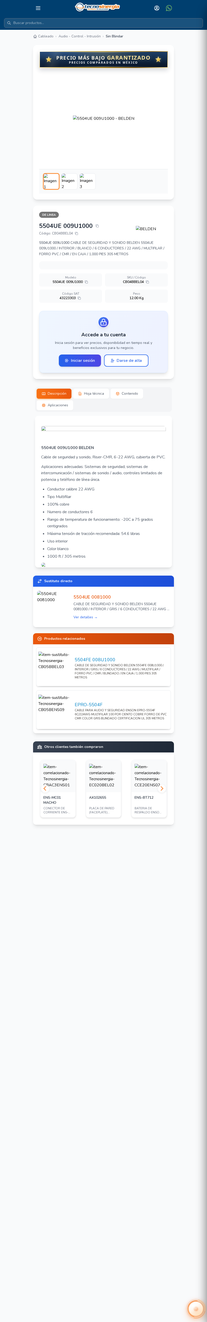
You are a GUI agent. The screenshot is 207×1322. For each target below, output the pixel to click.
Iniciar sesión (83, 360)
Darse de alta (129, 360)
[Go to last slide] (45, 789)
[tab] (54, 394)
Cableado (46, 36)
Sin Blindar (114, 36)
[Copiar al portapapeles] (97, 225)
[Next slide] (162, 789)
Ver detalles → (85, 617)
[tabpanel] (103, 492)
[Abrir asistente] (196, 1309)
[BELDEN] (152, 229)
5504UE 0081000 (92, 597)
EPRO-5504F (88, 705)
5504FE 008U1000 (95, 660)
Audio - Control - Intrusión (80, 36)
